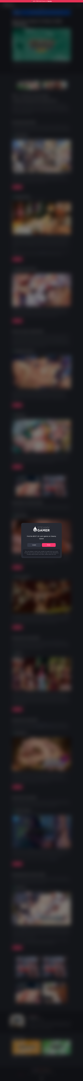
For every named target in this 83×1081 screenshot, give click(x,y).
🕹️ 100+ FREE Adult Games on (41, 1)
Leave (34, 545)
